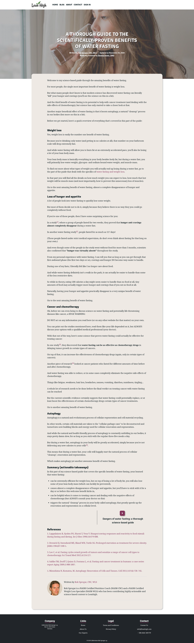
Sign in (87, 4)
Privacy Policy (111, 629)
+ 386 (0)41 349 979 (144, 633)
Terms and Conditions (111, 625)
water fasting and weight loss (110, 171)
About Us (83, 629)
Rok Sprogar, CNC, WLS (87, 53)
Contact (78, 4)
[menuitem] (55, 4)
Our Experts (83, 633)
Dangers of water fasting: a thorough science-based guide (123, 520)
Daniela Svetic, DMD (106, 55)
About (69, 4)
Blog (62, 4)
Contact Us (144, 625)
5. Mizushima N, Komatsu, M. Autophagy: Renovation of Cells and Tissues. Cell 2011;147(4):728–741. (94, 570)
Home (55, 4)
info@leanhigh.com (144, 629)
